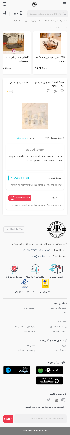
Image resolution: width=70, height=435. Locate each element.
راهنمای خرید (29, 308)
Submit (8, 419)
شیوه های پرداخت (59, 308)
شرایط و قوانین (60, 331)
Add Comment (22, 178)
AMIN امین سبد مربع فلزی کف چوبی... (50, 59)
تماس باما (31, 345)
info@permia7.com (41, 256)
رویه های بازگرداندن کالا (25, 326)
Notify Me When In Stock (35, 430)
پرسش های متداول (58, 326)
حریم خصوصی (29, 331)
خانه (65, 20)
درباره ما (63, 345)
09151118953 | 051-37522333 (36, 250)
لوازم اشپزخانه (56, 20)
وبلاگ (64, 312)
